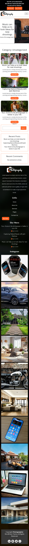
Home (2, 37)
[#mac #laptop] (14, 483)
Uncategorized (9, 37)
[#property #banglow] (14, 510)
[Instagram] (19, 541)
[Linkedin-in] (9, 541)
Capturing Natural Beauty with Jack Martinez (14, 90)
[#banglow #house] (14, 457)
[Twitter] (16, 541)
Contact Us (14, 215)
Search (15, 124)
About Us (14, 205)
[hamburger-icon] (26, 14)
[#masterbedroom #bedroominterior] (14, 403)
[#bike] (14, 376)
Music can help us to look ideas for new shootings (14, 66)
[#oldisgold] (14, 322)
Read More (14, 74)
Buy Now (5, 218)
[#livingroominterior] (14, 349)
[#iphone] (14, 430)
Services (14, 208)
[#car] (14, 295)
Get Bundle (11, 8)
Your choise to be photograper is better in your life (14, 114)
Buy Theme (18, 8)
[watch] (14, 268)
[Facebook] (12, 541)
